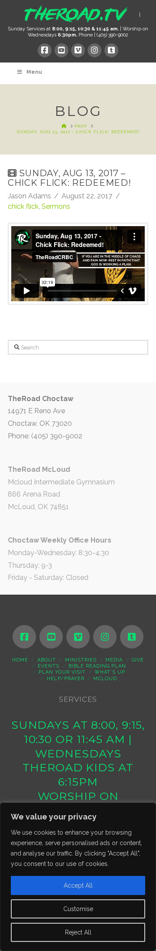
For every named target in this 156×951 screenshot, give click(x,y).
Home (20, 660)
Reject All (78, 932)
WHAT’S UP (109, 672)
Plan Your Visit (62, 672)
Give (138, 660)
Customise (78, 908)
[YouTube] (61, 50)
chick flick (23, 206)
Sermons (56, 206)
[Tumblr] (111, 50)
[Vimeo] (78, 50)
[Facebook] (45, 50)
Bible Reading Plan (97, 666)
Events (48, 666)
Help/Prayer (65, 678)
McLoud (105, 678)
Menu (34, 72)
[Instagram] (94, 50)
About (46, 660)
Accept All (78, 885)
